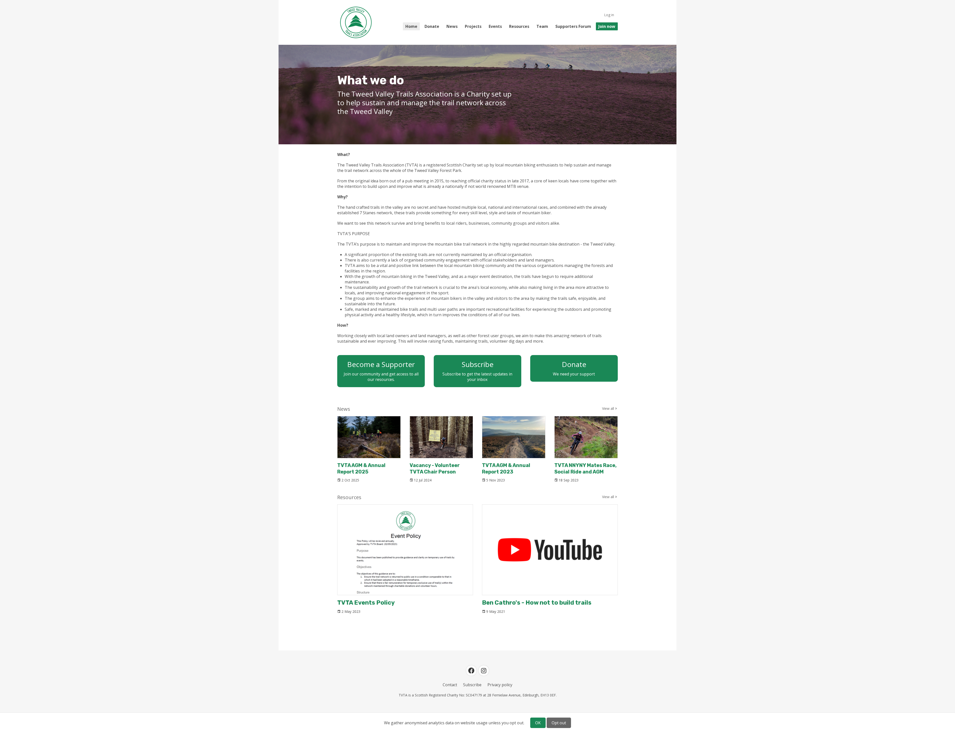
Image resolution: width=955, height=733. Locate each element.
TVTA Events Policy (366, 602)
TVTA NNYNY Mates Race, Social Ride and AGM (585, 468)
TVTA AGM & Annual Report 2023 (506, 468)
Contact (450, 684)
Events (495, 26)
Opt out (559, 723)
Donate (432, 26)
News (452, 26)
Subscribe (472, 684)
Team (542, 26)
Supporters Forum (573, 26)
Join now (606, 26)
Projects (473, 26)
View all (608, 408)
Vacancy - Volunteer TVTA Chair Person (435, 468)
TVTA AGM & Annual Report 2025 (361, 468)
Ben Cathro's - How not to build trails (536, 602)
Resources (519, 26)
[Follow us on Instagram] (483, 670)
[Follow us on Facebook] (471, 670)
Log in (609, 14)
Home (411, 26)
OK (538, 723)
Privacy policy (499, 684)
